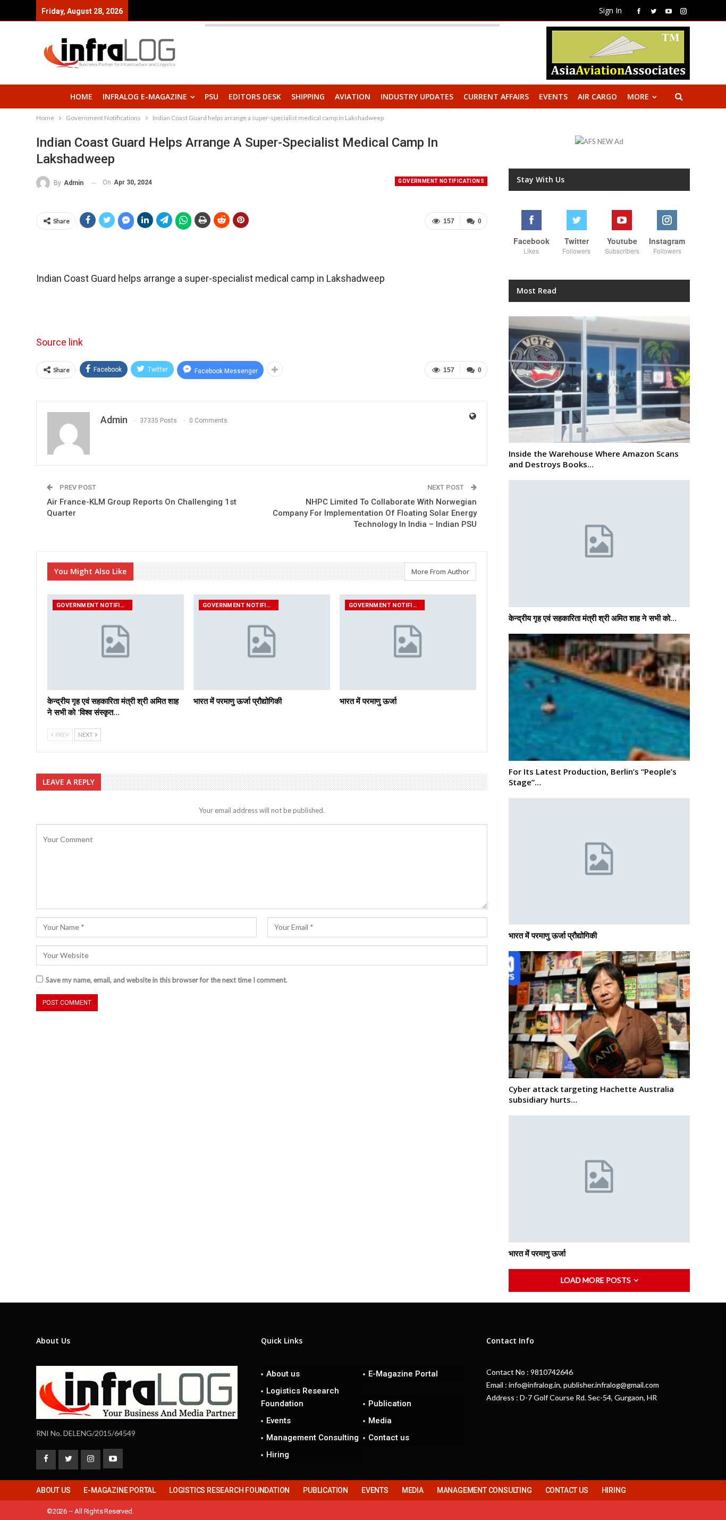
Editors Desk (255, 96)
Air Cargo (597, 96)
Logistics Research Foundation (300, 1397)
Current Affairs (496, 96)
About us (283, 1374)
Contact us (388, 1437)
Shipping (308, 96)
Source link (59, 342)
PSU (211, 96)
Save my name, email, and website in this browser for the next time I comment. (167, 980)
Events (553, 96)
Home (81, 96)
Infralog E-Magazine (145, 96)
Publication (389, 1403)
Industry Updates (417, 96)
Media (380, 1420)
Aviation (352, 96)
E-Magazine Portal (403, 1374)
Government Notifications (441, 181)
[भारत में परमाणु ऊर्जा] (408, 642)
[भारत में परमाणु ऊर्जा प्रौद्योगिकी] (261, 642)
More (638, 96)
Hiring (277, 1454)
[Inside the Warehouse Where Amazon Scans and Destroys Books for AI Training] (599, 379)
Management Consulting (312, 1437)
